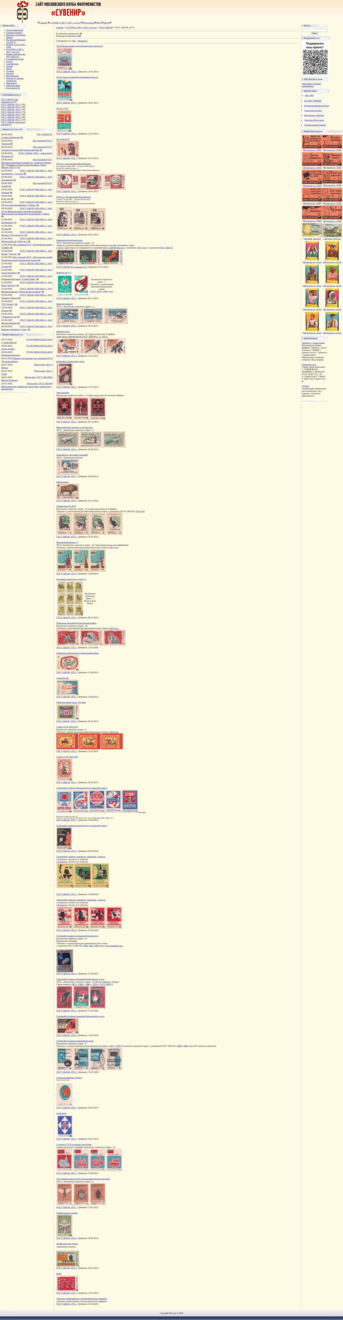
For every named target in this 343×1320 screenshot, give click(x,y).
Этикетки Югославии (314, 120)
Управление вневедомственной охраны (19, 260)
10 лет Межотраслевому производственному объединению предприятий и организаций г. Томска (25, 212)
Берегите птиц (63, 331)
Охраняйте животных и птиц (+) (71, 579)
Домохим (5, 144)
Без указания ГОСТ (42, 141)
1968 (96, 946)
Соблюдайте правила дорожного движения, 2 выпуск (80, 857)
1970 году (140, 511)
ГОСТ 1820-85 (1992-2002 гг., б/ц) (35, 171)
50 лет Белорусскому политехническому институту (79, 46)
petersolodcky (308, 86)
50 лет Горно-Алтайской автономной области (77, 77)
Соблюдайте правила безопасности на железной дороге (81, 788)
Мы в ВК (309, 95)
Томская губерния (9, 298)
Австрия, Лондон (312, 239)
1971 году (114, 547)
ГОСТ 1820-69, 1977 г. (11, 120)
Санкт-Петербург (9, 273)
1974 (99, 291)
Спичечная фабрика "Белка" (69, 1078)
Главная (43, 23)
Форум (106, 23)
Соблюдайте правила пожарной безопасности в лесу (80, 979)
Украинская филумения (315, 125)
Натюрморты (7, 222)
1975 (102, 818)
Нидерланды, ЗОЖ (312, 150)
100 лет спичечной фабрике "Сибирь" (18, 205)
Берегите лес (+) (63, 272)
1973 (67, 248)
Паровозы (5, 156)
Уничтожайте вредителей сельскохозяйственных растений (83, 1179)
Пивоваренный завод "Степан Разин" (18, 279)
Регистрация (89, 23)
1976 (105, 291)
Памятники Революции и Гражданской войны (77, 653)
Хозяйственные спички (67, 1213)
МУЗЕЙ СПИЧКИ (312, 101)
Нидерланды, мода (312, 262)
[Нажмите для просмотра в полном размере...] (67, 189)
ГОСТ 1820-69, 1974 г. (11, 112)
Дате (74, 41)
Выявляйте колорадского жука (70, 361)
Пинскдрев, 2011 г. (43, 371)
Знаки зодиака (7, 349)
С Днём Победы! (9, 342)
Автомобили (7, 180)
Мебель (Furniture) (9, 380)
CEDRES (5, 248)
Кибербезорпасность (10, 355)
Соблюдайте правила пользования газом (74, 1041)
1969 (185, 1046)
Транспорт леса (309, 364)
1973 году (114, 732)
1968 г (88, 984)
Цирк (58, 1273)
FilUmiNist (307, 84)
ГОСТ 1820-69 (106, 27)
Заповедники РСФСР (66, 506)
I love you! (5, 199)
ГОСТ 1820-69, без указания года (9, 100)
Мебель (4, 368)
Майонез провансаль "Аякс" (14, 329)
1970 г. (96, 984)
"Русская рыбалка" (9, 361)
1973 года (141, 248)
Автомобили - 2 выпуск (12, 174)
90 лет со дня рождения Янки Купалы (73, 197)
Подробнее (142, 812)
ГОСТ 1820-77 (166, 248)
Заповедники (62, 482)
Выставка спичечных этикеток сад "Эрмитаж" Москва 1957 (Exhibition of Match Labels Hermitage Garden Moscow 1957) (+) (26, 165)
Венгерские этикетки (314, 115)
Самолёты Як (62, 678)
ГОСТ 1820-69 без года (113, 248)
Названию (82, 41)
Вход (99, 23)
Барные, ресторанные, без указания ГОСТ (33, 358)
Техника (5, 310)
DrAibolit (317, 84)
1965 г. (74, 984)
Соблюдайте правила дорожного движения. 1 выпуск (80, 900)
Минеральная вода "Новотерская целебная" (21, 292)
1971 (112, 1046)
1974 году (114, 628)
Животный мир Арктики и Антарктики (74, 427)
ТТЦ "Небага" (7, 304)
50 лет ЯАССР (63, 139)
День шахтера (62, 393)
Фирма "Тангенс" (9, 254)
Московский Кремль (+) (67, 542)
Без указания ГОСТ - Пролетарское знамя (32, 245)
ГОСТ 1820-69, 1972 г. (11, 107)
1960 (85, 946)
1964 (91, 946)
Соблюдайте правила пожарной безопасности (77, 936)
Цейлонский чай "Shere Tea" (14, 241)
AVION (4, 186)
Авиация (5, 192)
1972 (60, 248)
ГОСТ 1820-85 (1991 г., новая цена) (35, 153)
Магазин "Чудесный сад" (12, 235)
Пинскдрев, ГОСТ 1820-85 (39, 383)
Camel (4, 374)
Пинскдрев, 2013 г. (43, 365)
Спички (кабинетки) (10, 137)
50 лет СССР (62, 108)
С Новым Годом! (9, 317)
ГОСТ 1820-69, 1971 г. (11, 104)
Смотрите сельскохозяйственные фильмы (20, 150)
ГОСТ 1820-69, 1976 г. (11, 117)
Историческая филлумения (316, 106)
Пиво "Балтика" (8, 285)
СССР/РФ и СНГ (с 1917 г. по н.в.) (65, 23)
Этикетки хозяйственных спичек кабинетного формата (81, 1299)
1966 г (81, 984)
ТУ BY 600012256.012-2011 (39, 339)
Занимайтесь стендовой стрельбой (72, 455)
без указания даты (114, 946)
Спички (4, 266)
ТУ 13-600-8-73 (44, 134)
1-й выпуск (61, 862)
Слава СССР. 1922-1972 (67, 727)
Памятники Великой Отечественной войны (76, 623)
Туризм (4, 229)
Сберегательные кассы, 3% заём (71, 702)
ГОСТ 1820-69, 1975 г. (11, 114)
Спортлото (61, 1113)
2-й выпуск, (61, 905)
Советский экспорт (313, 110)
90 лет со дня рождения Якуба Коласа (73, 164)
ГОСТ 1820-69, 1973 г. (11, 109)
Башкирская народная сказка (69, 240)
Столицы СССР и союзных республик (74, 1144)
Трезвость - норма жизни (313, 343)
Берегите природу (64, 304)
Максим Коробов (9, 323)
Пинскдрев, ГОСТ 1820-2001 (38, 377)
